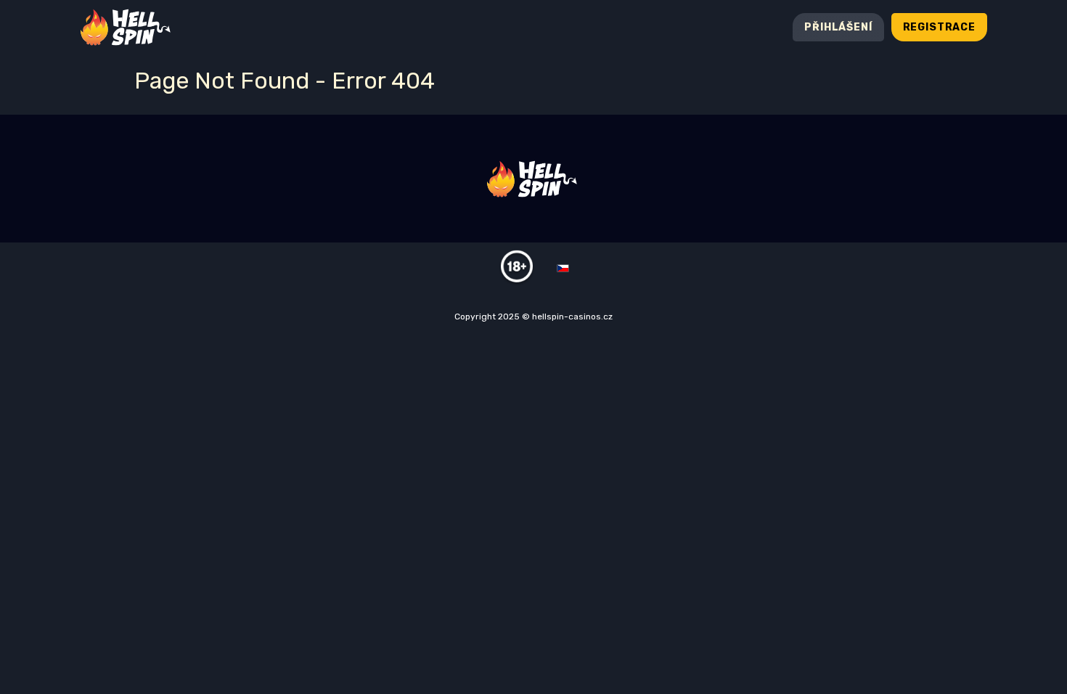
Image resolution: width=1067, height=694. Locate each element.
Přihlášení (838, 27)
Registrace (939, 27)
